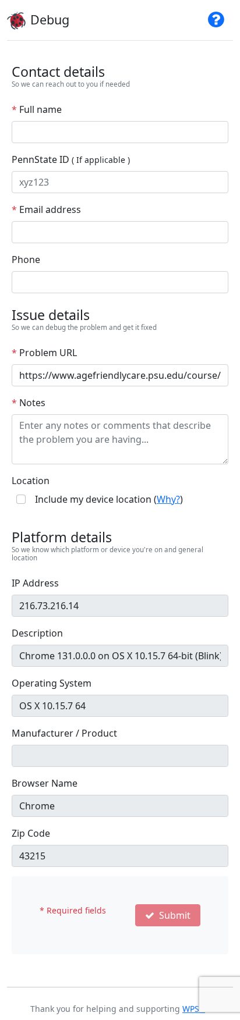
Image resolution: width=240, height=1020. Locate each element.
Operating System (51, 683)
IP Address (35, 583)
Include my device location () (109, 499)
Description (37, 633)
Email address (46, 209)
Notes (28, 402)
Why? (168, 499)
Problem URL (44, 352)
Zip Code (31, 833)
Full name (37, 109)
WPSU (193, 1008)
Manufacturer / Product (64, 733)
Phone (26, 259)
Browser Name (44, 783)
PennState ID (71, 159)
